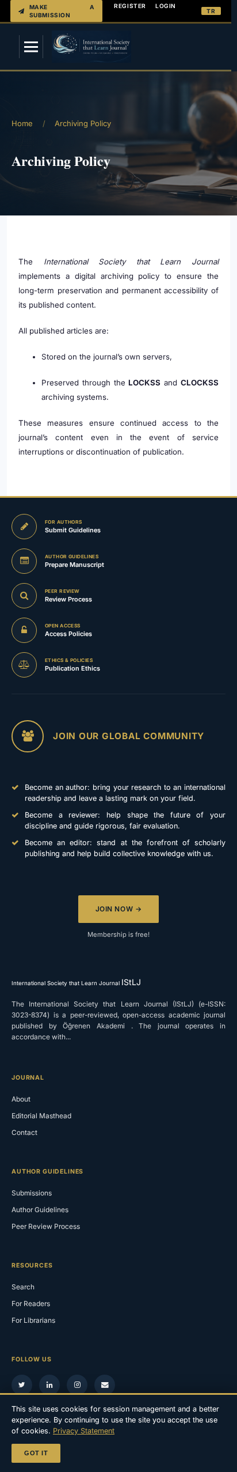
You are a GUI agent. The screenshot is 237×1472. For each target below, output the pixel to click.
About (21, 1099)
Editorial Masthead (41, 1115)
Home (22, 123)
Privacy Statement (83, 1430)
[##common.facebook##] (77, 1385)
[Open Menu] (31, 46)
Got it (36, 1453)
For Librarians (33, 1320)
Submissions (32, 1193)
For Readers (31, 1303)
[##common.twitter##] (22, 1385)
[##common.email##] (104, 1385)
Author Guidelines (40, 1209)
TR (211, 10)
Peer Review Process (46, 1226)
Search (23, 1286)
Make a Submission (62, 10)
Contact (24, 1132)
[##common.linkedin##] (49, 1385)
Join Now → (118, 909)
